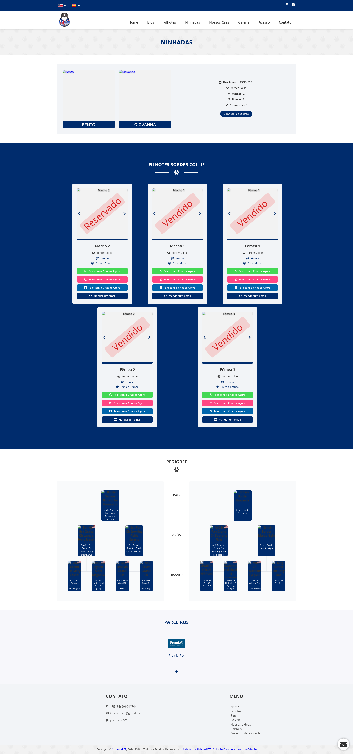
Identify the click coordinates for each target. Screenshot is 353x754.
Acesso (264, 22)
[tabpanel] (176, 644)
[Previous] (79, 213)
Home (133, 22)
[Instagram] (287, 5)
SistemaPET (119, 749)
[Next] (125, 213)
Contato (285, 22)
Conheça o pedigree (236, 114)
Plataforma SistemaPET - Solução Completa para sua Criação (219, 749)
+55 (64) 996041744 (122, 707)
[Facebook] (293, 5)
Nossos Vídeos (241, 724)
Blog (234, 716)
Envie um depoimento (246, 733)
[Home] (64, 20)
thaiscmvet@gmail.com (126, 713)
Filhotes (169, 22)
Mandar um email (104, 296)
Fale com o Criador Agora (104, 271)
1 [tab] (176, 671)
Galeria (235, 720)
